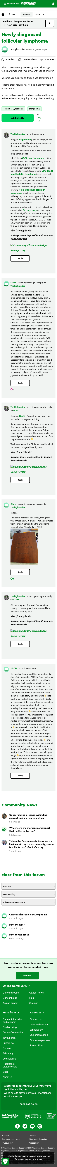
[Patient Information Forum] (51, 1116)
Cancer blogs (10, 998)
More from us (11, 1012)
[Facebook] (17, 1126)
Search (14, 14)
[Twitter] (24, 1126)
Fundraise (8, 1043)
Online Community (15, 985)
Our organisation (39, 1035)
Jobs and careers (39, 1025)
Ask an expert (10, 1003)
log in (39, 119)
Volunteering (9, 1059)
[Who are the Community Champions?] (28, 245)
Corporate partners (40, 1040)
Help (32, 998)
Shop (6, 1072)
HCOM (13, 668)
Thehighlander (18, 134)
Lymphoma (34, 109)
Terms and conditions (10, 1139)
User (53, 3)
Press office (36, 1046)
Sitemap (33, 1003)
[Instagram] (39, 1126)
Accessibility (34, 1143)
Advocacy (8, 1053)
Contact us (35, 1019)
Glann (13, 283)
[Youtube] (32, 1126)
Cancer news (36, 993)
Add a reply (17, 118)
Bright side (18, 49)
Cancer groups (11, 993)
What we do (36, 1030)
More (10, 3)
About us (7, 1077)
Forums (26, 14)
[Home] (28, 3)
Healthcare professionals (10, 1065)
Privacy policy (7, 1143)
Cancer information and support (13, 1021)
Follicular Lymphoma (13, 109)
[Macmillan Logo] (10, 1116)
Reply (20, 258)
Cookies (32, 1136)
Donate (27, 975)
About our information (38, 1139)
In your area (9, 1038)
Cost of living (10, 1027)
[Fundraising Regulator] (33, 1116)
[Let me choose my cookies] (5, 1161)
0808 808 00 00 (29, 1104)
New (49, 23)
